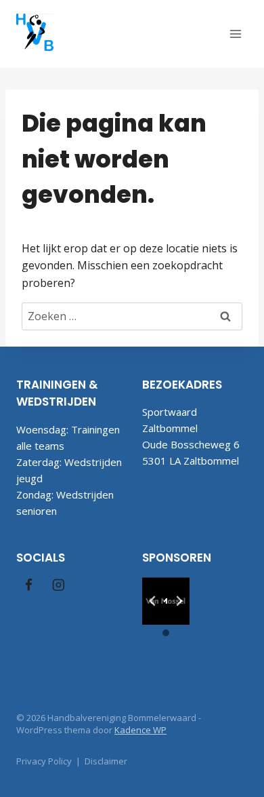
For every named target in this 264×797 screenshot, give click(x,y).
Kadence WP (140, 730)
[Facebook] (29, 585)
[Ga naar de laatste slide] (153, 601)
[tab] (160, 614)
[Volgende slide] (179, 601)
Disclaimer (106, 761)
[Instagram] (58, 585)
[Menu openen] (235, 33)
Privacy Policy (44, 761)
